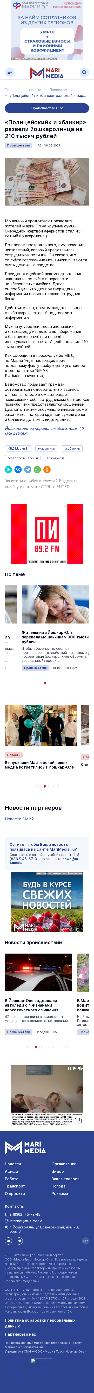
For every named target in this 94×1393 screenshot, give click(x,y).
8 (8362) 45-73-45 (25, 1214)
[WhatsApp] (37, 469)
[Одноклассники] (47, 469)
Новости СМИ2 (19, 818)
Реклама (60, 1193)
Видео (58, 1171)
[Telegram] (27, 469)
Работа (11, 1178)
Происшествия (18, 145)
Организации (64, 1163)
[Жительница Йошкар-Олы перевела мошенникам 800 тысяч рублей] (55, 604)
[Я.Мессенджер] (8, 469)
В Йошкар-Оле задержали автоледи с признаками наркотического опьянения (31, 1005)
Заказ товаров (66, 1178)
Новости (13, 755)
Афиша (11, 1171)
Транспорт (15, 1186)
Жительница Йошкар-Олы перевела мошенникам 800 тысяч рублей (55, 637)
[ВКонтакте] (18, 469)
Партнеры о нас (20, 1334)
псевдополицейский (22, 458)
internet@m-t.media (26, 1221)
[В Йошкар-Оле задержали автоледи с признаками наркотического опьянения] (38, 972)
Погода (59, 1186)
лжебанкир (72, 448)
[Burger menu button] (9, 72)
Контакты (14, 1206)
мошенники (46, 448)
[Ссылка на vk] (8, 1241)
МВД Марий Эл (18, 448)
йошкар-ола (56, 458)
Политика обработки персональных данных (40, 1323)
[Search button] (84, 72)
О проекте (15, 1193)
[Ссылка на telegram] (19, 1241)
